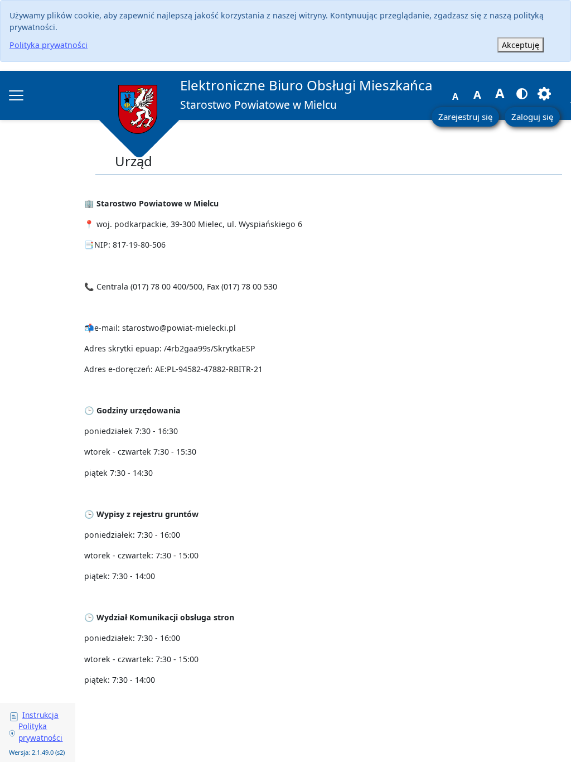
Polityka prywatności (48, 45)
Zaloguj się (532, 116)
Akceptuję (520, 45)
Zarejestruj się (465, 116)
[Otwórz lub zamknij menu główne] (16, 95)
